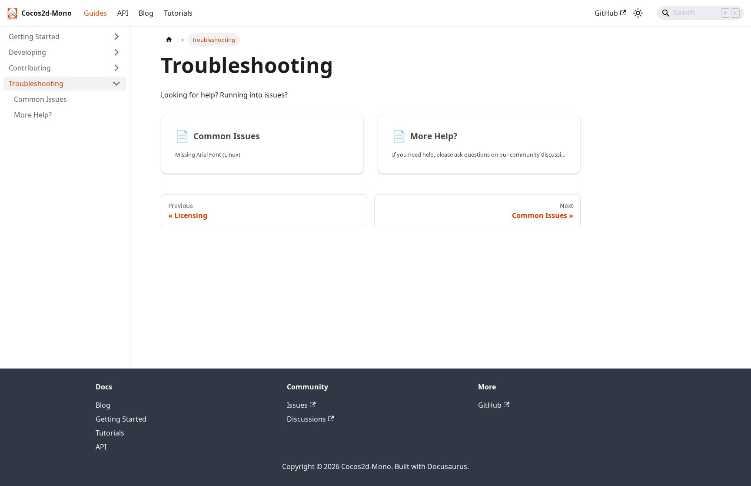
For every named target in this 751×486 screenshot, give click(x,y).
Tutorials (178, 13)
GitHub (606, 13)
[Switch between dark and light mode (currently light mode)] (638, 13)
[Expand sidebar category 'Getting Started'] (116, 37)
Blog (146, 13)
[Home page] (169, 40)
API (122, 13)
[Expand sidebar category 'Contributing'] (116, 68)
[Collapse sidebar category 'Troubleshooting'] (116, 83)
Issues (297, 405)
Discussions (306, 419)
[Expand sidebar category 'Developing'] (116, 52)
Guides (95, 13)
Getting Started (121, 419)
